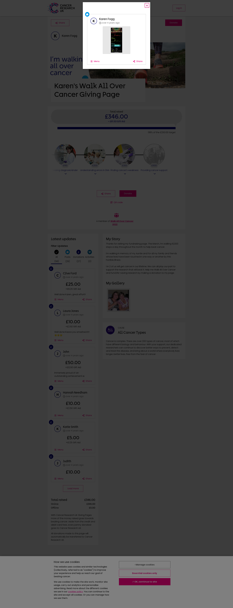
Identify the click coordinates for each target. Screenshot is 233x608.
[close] (147, 5)
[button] (116, 40)
